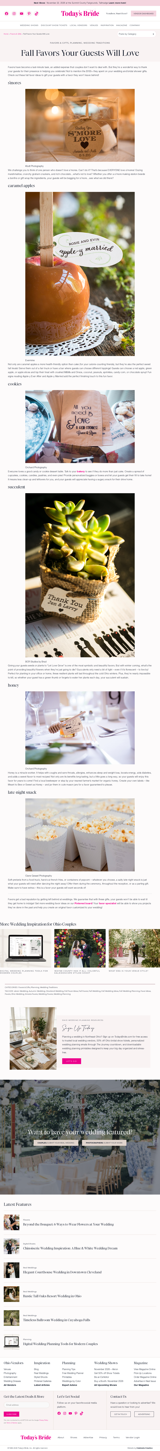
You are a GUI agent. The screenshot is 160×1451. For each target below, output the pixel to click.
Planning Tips (68, 1369)
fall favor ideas (71, 991)
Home (6, 34)
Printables (67, 1377)
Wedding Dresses (12, 1381)
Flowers (26, 1220)
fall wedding (95, 991)
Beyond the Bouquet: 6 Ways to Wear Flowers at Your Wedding (68, 1224)
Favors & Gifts (15, 34)
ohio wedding (17, 994)
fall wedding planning (129, 991)
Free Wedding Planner (73, 1373)
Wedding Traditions (96, 43)
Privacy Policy (43, 1420)
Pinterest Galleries (42, 1381)
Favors (7, 994)
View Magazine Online (144, 1369)
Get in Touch (120, 1414)
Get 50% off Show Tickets (107, 1373)
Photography (10, 1373)
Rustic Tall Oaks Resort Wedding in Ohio (52, 1296)
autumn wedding (37, 991)
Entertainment (10, 1377)
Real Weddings (30, 1267)
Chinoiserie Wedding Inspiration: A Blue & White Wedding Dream (70, 1248)
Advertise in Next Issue (145, 1381)
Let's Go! (71, 1061)
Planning (76, 43)
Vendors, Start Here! (116, 13)
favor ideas (146, 991)
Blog (36, 1369)
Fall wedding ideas (109, 991)
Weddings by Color (71, 1381)
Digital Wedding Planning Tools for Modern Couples (60, 1344)
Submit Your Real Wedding (56, 1143)
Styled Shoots (29, 1244)
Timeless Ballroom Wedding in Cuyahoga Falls (56, 1320)
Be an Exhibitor (101, 1377)
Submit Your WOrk (104, 1143)
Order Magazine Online (145, 1377)
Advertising (144, 1414)
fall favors (83, 991)
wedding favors (45, 994)
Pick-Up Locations (143, 1373)
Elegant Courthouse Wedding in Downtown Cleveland (62, 1272)
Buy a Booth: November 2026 (108, 1381)
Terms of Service (12, 1423)
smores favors (31, 994)
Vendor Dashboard (144, 13)
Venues (7, 1369)
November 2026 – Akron (106, 1369)
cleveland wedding (55, 991)
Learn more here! (117, 3)
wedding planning (62, 994)
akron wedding (21, 991)
